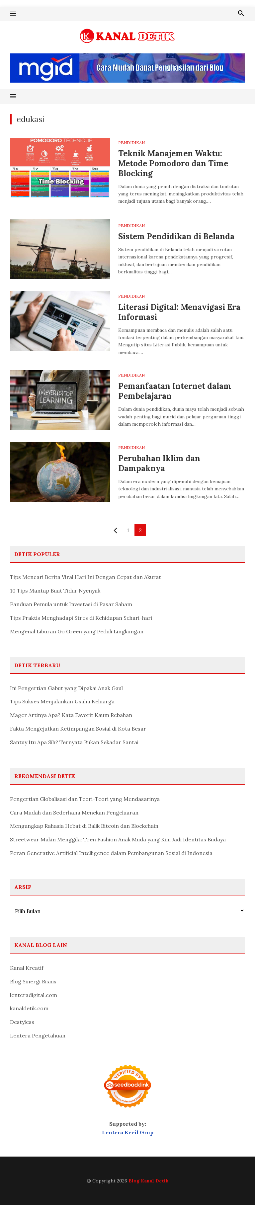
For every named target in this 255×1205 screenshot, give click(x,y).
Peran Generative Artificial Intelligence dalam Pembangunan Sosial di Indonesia (111, 853)
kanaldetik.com (29, 1008)
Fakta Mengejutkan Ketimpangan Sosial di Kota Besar (78, 728)
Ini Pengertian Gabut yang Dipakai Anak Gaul (66, 688)
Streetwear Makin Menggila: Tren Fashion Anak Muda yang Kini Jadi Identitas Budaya (118, 839)
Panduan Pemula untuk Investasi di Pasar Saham (71, 604)
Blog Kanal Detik (148, 1181)
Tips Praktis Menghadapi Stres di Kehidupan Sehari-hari (81, 617)
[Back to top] (236, 1186)
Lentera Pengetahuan (37, 1035)
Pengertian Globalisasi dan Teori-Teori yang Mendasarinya (85, 799)
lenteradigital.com (33, 995)
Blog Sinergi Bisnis (33, 981)
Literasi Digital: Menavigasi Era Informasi (179, 312)
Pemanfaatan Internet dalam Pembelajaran (174, 391)
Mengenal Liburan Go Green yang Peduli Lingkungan (76, 631)
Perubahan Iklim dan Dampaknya (159, 463)
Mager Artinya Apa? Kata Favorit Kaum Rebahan (71, 715)
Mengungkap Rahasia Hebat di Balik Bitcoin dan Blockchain (84, 825)
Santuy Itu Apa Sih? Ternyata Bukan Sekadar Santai (74, 742)
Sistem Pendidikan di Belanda (176, 236)
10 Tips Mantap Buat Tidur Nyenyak (55, 590)
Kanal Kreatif (26, 967)
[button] (13, 14)
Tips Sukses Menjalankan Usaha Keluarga (62, 701)
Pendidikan (131, 142)
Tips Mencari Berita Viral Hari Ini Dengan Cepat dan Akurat (85, 577)
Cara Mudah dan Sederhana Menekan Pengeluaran (74, 812)
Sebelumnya (116, 530)
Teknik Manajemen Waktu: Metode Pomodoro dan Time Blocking (173, 163)
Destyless (22, 1022)
